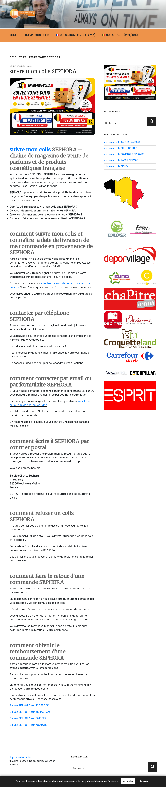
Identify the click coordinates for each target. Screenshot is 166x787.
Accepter (128, 781)
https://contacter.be (20, 757)
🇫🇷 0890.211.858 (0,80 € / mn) (75, 35)
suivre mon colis (30, 149)
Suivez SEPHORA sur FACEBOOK (29, 705)
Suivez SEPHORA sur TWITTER (28, 718)
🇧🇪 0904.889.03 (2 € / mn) (120, 35)
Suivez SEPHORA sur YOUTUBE (28, 724)
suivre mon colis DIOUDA (116, 166)
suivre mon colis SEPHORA (42, 71)
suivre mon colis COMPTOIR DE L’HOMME (124, 154)
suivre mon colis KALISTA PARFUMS (122, 142)
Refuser (144, 781)
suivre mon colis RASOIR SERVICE (121, 160)
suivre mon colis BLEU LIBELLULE (120, 148)
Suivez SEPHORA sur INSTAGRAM (30, 711)
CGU (13, 35)
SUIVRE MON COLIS (37, 35)
